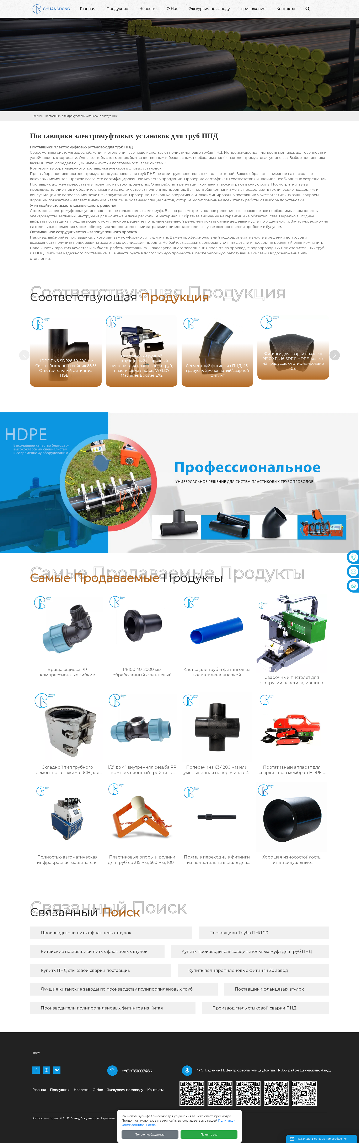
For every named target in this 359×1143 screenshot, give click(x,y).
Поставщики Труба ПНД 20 (238, 932)
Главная (37, 116)
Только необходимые (150, 1134)
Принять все (209, 1134)
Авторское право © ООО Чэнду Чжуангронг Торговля (73, 1118)
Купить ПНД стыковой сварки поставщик (85, 970)
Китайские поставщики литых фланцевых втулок (94, 951)
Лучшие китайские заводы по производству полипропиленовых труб (117, 989)
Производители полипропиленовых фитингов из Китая (102, 1008)
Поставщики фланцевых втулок (269, 989)
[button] (334, 355)
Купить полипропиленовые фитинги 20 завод (238, 970)
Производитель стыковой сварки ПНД (254, 1008)
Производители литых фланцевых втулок (86, 932)
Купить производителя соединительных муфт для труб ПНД (247, 951)
